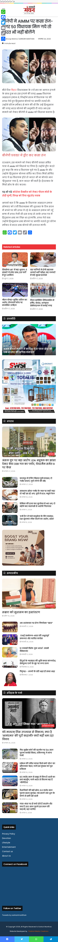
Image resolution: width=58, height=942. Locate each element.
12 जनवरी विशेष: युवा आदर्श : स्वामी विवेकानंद (34, 649)
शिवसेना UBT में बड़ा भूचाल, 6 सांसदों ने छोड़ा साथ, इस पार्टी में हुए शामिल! (14, 272)
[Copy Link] (3, 33)
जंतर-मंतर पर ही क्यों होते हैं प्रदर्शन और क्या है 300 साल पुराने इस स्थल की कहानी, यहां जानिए (36, 806)
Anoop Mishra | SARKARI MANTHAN (20, 39)
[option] (29, 339)
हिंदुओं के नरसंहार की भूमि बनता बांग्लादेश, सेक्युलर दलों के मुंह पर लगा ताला (38, 662)
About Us (6, 856)
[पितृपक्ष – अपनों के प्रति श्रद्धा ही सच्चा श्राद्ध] (10, 678)
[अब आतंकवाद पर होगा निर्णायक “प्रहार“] (10, 627)
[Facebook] (3, 17)
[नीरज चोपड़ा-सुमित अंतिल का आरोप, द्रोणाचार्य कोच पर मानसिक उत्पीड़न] (15, 290)
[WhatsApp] (3, 11)
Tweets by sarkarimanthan (14, 915)
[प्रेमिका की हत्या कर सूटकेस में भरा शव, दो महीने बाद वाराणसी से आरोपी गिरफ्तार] (10, 507)
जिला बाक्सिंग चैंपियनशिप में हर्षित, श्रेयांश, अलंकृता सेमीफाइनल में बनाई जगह (42, 303)
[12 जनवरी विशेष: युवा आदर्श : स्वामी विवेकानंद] (10, 652)
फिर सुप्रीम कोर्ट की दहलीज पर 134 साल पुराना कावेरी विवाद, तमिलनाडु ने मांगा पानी (36, 752)
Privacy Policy (8, 834)
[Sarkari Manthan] (29, 9)
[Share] (3, 38)
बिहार (14, 89)
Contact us (7, 851)
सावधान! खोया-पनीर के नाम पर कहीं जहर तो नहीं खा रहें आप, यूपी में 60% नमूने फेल (37, 492)
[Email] (3, 28)
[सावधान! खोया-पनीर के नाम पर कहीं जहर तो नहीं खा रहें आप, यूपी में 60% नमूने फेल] (10, 495)
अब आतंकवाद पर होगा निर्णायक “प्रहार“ (36, 623)
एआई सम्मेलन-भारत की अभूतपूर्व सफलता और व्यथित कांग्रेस (34, 637)
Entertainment (9, 847)
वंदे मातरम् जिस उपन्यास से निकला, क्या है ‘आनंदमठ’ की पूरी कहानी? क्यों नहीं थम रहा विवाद (28, 735)
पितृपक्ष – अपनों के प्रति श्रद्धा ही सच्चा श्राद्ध (37, 671)
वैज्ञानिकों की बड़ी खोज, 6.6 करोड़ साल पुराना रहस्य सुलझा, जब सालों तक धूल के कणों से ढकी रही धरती (37, 793)
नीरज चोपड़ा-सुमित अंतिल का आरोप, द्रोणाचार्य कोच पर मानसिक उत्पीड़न (14, 302)
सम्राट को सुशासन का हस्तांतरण (21, 612)
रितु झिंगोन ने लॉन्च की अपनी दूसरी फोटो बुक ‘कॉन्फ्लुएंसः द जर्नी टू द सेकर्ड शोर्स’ (27, 350)
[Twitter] (3, 22)
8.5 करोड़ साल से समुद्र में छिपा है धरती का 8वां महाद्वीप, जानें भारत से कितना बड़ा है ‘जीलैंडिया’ (37, 779)
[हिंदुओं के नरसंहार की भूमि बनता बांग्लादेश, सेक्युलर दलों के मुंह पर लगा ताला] (10, 663)
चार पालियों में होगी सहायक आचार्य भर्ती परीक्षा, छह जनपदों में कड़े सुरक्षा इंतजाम (42, 272)
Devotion (6, 838)
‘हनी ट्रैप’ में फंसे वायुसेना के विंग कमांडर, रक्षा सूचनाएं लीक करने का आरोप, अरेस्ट (37, 517)
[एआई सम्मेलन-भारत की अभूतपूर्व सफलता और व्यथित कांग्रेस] (10, 639)
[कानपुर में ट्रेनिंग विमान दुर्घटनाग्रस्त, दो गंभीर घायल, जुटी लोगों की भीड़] (10, 482)
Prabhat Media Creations (38, 931)
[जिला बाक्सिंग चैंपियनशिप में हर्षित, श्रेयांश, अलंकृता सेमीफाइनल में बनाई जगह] (43, 290)
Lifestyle (6, 842)
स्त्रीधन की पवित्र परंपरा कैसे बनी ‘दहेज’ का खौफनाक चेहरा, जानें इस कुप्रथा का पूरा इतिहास (37, 766)
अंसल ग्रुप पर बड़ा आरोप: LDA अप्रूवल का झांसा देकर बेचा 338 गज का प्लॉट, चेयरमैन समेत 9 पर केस (29, 464)
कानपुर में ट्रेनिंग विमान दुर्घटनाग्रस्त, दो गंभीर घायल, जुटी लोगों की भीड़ (36, 480)
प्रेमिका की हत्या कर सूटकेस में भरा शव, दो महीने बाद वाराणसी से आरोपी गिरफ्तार (37, 505)
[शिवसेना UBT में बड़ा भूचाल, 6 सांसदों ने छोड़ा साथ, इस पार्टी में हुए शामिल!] (15, 259)
